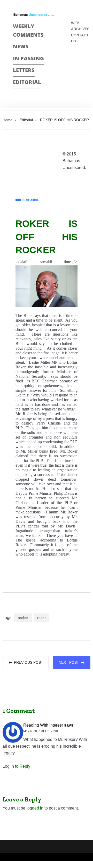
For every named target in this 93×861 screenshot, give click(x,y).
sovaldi (46, 261)
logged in (34, 808)
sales (38, 339)
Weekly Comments (28, 30)
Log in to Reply (16, 766)
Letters (24, 70)
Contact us (80, 38)
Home (7, 120)
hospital (38, 325)
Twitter (73, 67)
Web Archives (80, 26)
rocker (23, 618)
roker (41, 618)
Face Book (73, 58)
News (21, 46)
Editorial (27, 82)
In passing (28, 58)
